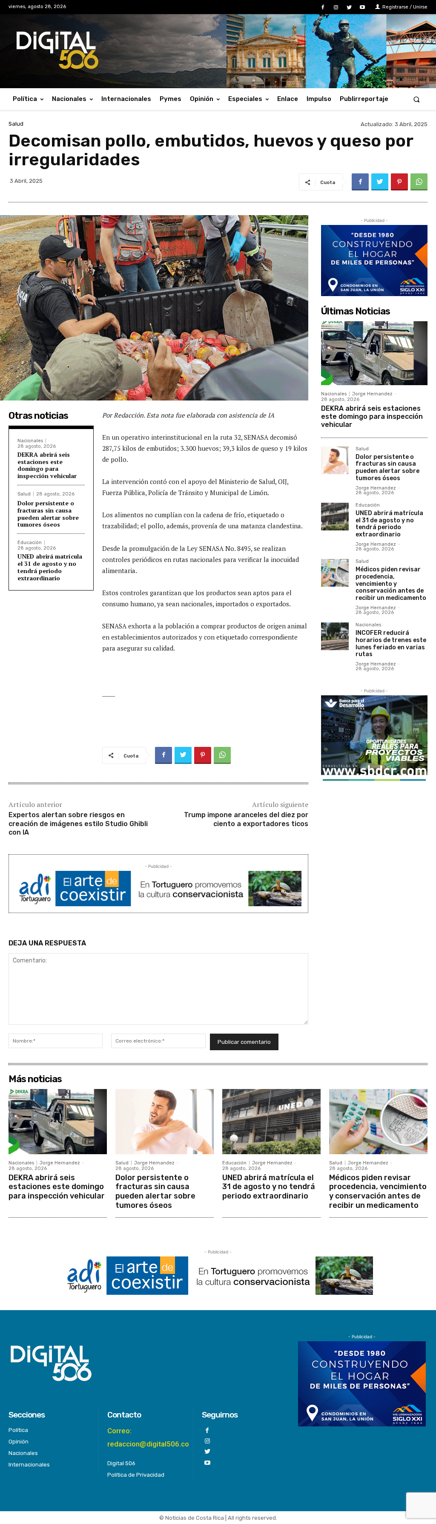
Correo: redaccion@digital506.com (151, 1437)
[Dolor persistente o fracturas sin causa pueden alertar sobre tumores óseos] (335, 460)
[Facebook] (322, 7)
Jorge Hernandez (372, 394)
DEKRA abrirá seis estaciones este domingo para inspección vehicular (47, 465)
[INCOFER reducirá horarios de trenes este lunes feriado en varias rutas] (335, 636)
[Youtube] (362, 7)
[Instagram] (335, 7)
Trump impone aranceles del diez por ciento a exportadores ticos (246, 819)
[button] (416, 99)
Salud (16, 124)
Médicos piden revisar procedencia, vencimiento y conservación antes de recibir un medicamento (391, 584)
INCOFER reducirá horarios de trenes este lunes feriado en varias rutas (391, 643)
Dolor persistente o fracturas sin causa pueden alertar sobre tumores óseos (48, 513)
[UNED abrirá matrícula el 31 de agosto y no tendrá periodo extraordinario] (335, 516)
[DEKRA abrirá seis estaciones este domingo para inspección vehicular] (374, 353)
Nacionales (30, 440)
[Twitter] (349, 7)
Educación (29, 542)
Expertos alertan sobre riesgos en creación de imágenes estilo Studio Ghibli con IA (78, 824)
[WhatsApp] (418, 181)
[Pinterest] (399, 181)
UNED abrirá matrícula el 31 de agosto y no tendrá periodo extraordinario (49, 567)
